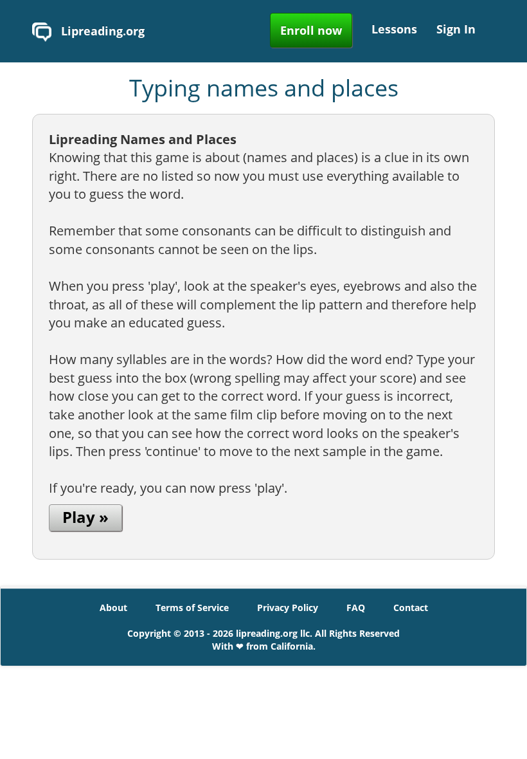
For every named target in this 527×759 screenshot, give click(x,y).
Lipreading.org (101, 31)
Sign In (456, 29)
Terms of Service (192, 607)
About (113, 607)
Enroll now (311, 30)
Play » (85, 516)
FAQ (355, 607)
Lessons (394, 29)
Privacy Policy (287, 607)
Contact (410, 607)
